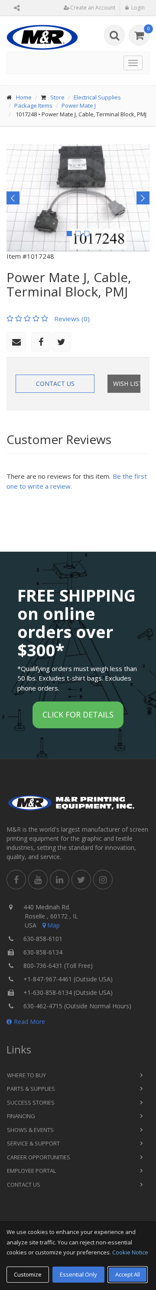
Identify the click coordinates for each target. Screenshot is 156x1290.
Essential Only (78, 1274)
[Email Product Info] (16, 342)
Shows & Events (30, 1130)
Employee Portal (31, 1171)
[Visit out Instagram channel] (103, 879)
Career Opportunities (38, 1157)
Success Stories (31, 1102)
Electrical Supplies (97, 97)
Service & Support (33, 1143)
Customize (28, 1274)
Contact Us (55, 383)
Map (53, 925)
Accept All (127, 1274)
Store (57, 97)
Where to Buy (26, 1075)
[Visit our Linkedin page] (59, 879)
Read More (29, 1021)
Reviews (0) (72, 318)
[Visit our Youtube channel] (38, 879)
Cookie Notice (130, 1252)
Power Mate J (79, 105)
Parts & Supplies (31, 1089)
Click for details (78, 714)
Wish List (126, 383)
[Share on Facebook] (41, 342)
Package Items (33, 105)
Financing (21, 1116)
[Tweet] (61, 342)
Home (24, 97)
